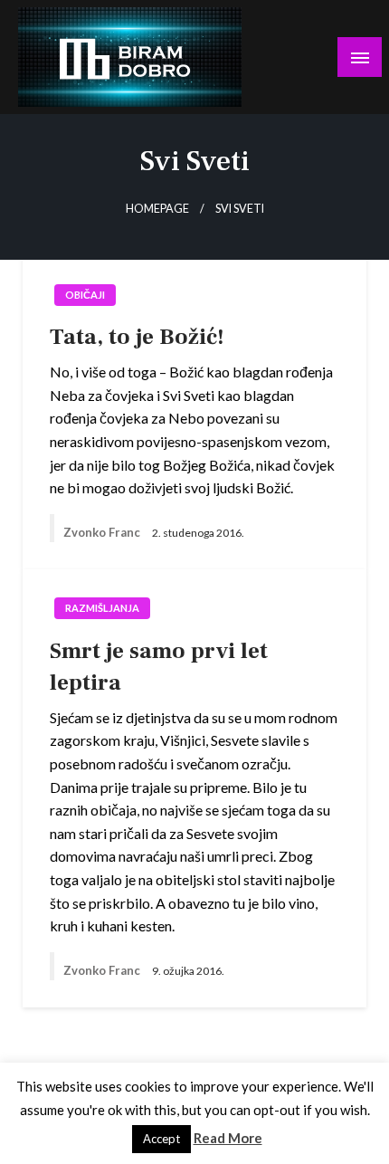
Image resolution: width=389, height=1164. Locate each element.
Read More (228, 1138)
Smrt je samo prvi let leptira (159, 666)
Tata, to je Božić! (137, 336)
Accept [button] (161, 1138)
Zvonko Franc (103, 532)
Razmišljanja (102, 608)
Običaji (85, 295)
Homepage (157, 208)
